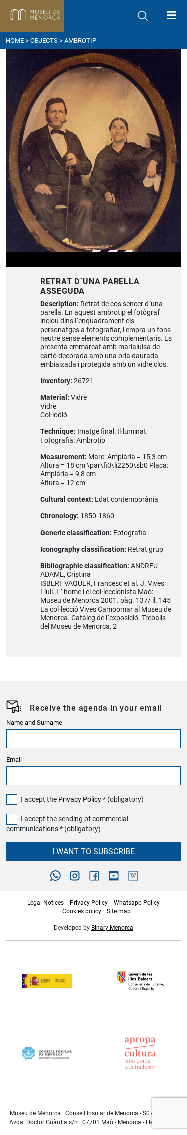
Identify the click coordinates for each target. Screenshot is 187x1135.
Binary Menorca (112, 928)
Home (15, 40)
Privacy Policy (79, 799)
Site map (119, 911)
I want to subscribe (93, 851)
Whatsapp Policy (137, 903)
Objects (44, 40)
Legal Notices (45, 903)
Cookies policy (81, 911)
